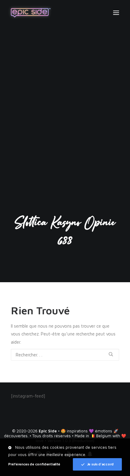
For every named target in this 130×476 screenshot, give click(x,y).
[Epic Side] (30, 12)
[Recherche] (65, 355)
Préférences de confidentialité (34, 464)
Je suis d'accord (100, 464)
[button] (116, 12)
